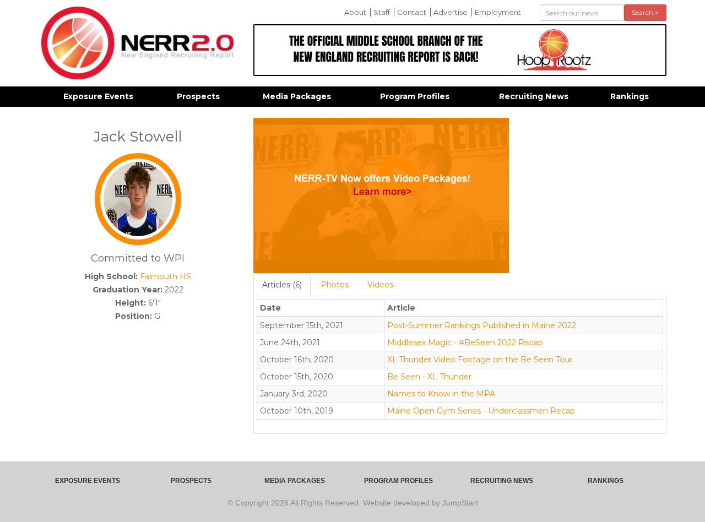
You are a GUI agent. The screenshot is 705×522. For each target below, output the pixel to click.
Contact (411, 12)
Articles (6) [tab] (282, 285)
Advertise (450, 12)
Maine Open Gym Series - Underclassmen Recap (481, 411)
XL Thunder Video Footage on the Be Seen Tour (479, 360)
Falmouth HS (165, 276)
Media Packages (297, 96)
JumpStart (460, 502)
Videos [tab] (380, 285)
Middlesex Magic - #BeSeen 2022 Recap (465, 342)
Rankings (629, 96)
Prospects (198, 96)
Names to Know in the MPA (441, 394)
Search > (645, 12)
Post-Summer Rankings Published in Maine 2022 (481, 325)
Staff (381, 12)
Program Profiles (414, 96)
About (355, 12)
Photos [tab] (335, 285)
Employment (498, 12)
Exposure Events (98, 96)
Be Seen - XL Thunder (429, 377)
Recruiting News (533, 96)
